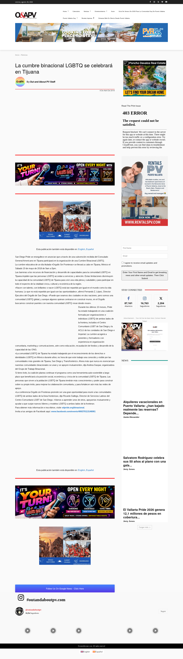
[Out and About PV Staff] (21, 82)
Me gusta (129, 297)
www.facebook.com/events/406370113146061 (73, 411)
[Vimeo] (162, 2)
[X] (158, 2)
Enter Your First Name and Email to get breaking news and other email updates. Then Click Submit (145, 275)
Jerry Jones (129, 469)
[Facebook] (150, 2)
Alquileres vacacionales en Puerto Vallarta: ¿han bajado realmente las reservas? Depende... (143, 407)
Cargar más (143, 527)
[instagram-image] (27, 630)
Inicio (17, 55)
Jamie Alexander (131, 417)
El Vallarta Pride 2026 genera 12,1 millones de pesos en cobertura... (144, 513)
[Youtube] (166, 2)
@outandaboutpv (33, 610)
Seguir (145, 297)
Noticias (24, 55)
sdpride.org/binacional (73, 407)
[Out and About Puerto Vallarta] (26, 15)
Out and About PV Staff (42, 81)
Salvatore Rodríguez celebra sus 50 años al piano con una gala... (144, 461)
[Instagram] (154, 2)
